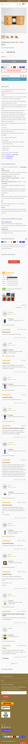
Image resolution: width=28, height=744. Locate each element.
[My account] (20, 4)
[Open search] (17, 4)
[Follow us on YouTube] (10, 727)
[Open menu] (2, 4)
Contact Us (23, 742)
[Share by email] (26, 76)
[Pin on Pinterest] (23, 76)
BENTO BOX (15, 154)
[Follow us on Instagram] (5, 727)
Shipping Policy (4, 229)
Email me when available (14, 79)
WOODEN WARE (10, 156)
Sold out (14, 61)
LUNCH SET (9, 154)
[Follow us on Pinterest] (7, 727)
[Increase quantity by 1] (15, 56)
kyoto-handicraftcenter (7, 47)
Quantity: (3, 56)
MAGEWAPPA (9, 158)
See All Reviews (14, 262)
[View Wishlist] (25, 4)
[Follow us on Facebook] (2, 727)
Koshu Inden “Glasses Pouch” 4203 (15, 320)
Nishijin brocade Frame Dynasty (15, 562)
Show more (13, 663)
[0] (22, 4)
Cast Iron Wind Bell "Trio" (13, 636)
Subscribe (5, 696)
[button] (4, 295)
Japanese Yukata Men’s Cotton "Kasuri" (16, 416)
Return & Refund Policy (6, 221)
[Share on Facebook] (21, 76)
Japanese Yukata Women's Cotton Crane (17, 385)
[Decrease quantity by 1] (8, 56)
